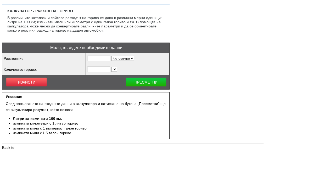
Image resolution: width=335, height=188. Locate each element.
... (17, 147)
